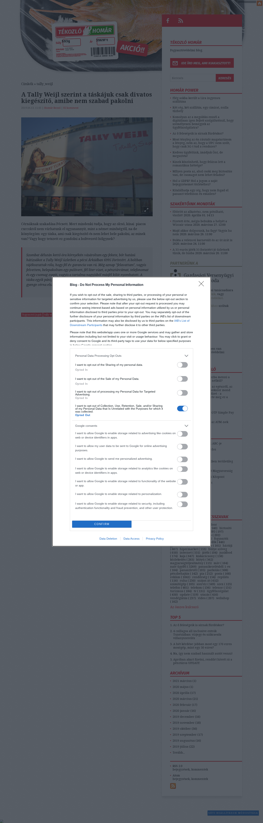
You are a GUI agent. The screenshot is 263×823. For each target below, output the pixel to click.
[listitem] (131, 356)
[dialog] (131, 411)
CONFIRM (102, 524)
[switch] (182, 365)
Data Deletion (108, 538)
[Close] (202, 285)
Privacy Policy (155, 538)
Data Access (131, 538)
